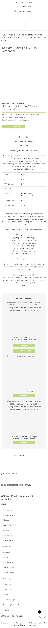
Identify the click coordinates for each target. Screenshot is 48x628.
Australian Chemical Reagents (14, 103)
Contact (37, 3)
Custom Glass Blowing (24, 6)
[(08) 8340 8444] (4, 468)
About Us (12, 3)
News (26, 3)
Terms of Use (8, 568)
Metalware (7, 535)
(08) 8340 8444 (9, 473)
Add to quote (14, 126)
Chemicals (29, 114)
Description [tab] (24, 137)
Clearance (7, 610)
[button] (24, 30)
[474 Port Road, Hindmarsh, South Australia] (4, 491)
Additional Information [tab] (24, 141)
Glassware (7, 530)
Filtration (6, 520)
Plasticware (8, 540)
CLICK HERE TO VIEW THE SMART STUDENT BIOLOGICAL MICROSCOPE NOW (23, 37)
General (36, 114)
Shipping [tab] (24, 146)
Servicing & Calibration (12, 605)
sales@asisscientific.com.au (16, 485)
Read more (24, 345)
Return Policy (8, 573)
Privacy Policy (9, 562)
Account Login (9, 600)
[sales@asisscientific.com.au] (4, 480)
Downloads (19, 3)
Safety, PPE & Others (11, 525)
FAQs (31, 3)
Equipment (8, 515)
